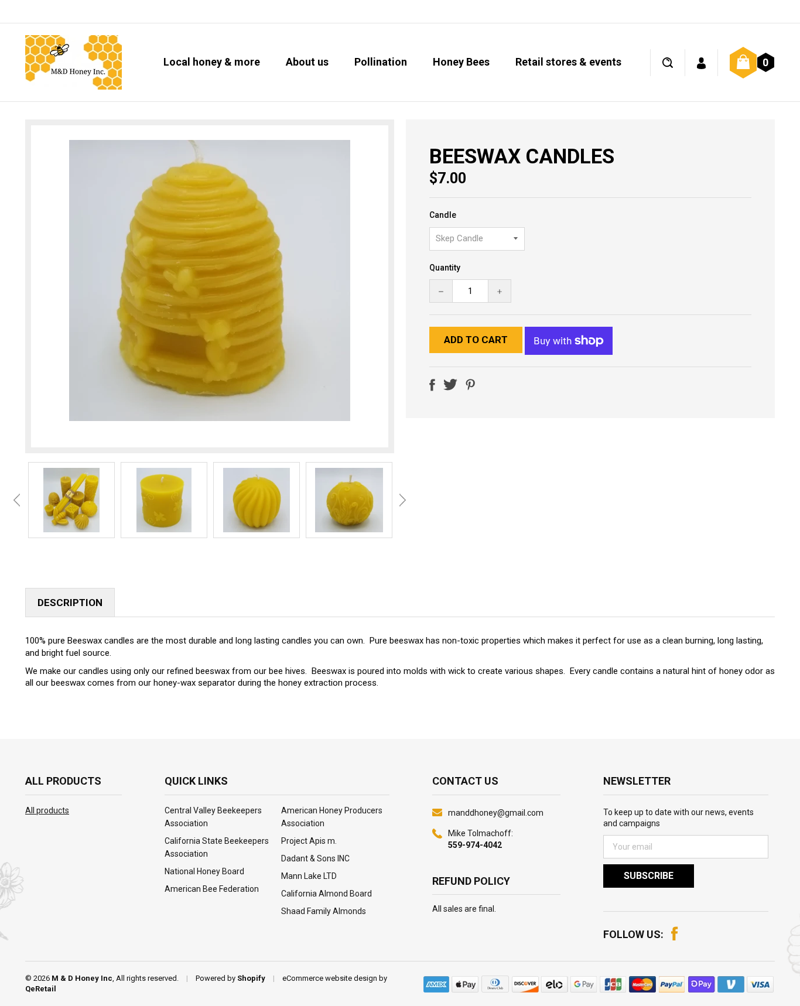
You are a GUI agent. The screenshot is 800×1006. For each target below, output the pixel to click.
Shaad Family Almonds (323, 911)
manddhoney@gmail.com (495, 812)
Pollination (380, 62)
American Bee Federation (212, 889)
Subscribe (648, 875)
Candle (442, 215)
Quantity (444, 267)
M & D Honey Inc (82, 978)
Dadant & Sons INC (315, 858)
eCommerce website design (329, 978)
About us (307, 62)
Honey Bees (461, 62)
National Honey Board (204, 871)
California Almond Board (326, 893)
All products (47, 810)
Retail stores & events (568, 62)
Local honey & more (211, 62)
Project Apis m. (309, 841)
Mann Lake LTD (309, 876)
